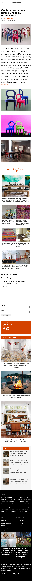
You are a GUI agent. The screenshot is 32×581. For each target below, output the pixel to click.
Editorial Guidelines (6, 523)
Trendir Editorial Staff (8, 18)
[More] (29, 4)
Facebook (21, 520)
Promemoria (5, 85)
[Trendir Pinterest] (8, 329)
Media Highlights (5, 525)
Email (3, 310)
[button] (16, 34)
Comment (4, 286)
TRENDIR (16, 2)
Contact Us (4, 530)
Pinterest (20, 523)
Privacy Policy (4, 528)
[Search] (2, 2)
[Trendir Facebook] (4, 329)
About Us (3, 520)
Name (3, 305)
